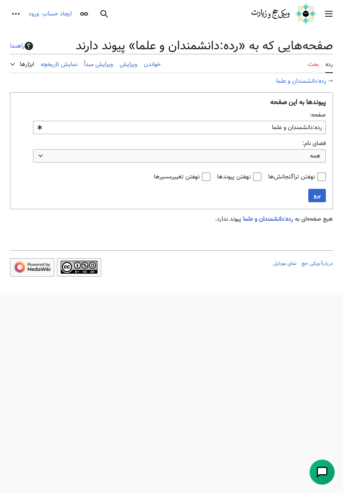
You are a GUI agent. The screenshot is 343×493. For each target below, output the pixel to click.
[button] (329, 14)
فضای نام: (314, 143)
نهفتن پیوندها (234, 177)
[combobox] (179, 127)
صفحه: (318, 115)
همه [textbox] (315, 156)
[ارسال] (322, 472)
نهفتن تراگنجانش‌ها (291, 177)
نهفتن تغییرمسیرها (177, 177)
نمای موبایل (285, 263)
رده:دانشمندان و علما (301, 81)
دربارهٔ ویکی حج (317, 263)
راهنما (17, 46)
